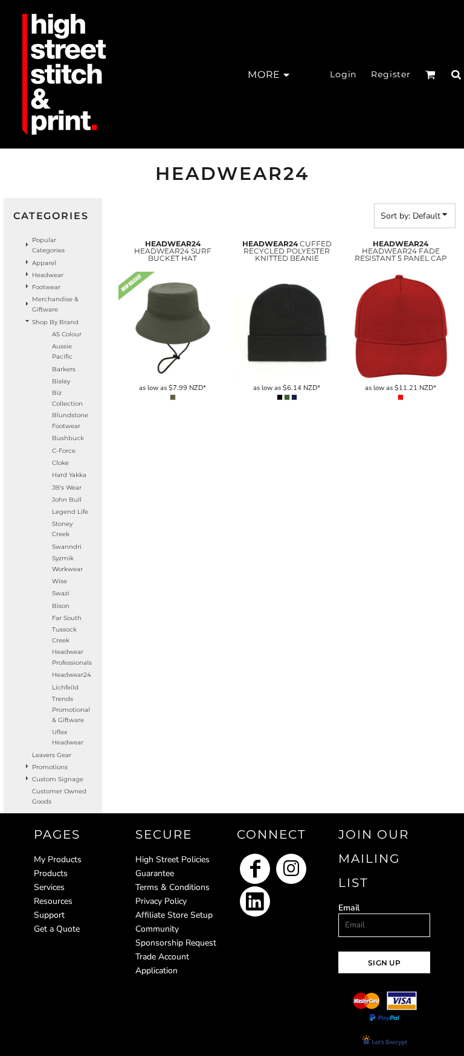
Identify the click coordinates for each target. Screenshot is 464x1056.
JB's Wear (67, 487)
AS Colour (67, 334)
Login (343, 74)
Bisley (61, 381)
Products (51, 873)
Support (49, 915)
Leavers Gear (51, 755)
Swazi (60, 593)
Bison (60, 606)
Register (391, 74)
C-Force (64, 451)
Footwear (46, 287)
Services (49, 887)
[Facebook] (255, 869)
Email (348, 908)
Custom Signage (57, 779)
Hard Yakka (69, 475)
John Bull (67, 500)
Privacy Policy (161, 901)
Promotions (50, 767)
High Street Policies (172, 859)
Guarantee (154, 873)
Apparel (44, 263)
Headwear (47, 275)
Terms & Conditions (172, 887)
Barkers (64, 369)
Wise (59, 581)
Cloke (60, 463)
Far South (67, 618)
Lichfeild (65, 687)
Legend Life (70, 512)
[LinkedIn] (255, 901)
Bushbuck (68, 438)
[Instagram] (291, 869)
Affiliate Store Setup (174, 915)
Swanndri (67, 547)
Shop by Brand (55, 322)
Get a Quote (57, 929)
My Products (58, 859)
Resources (53, 901)
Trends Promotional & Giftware (71, 709)
